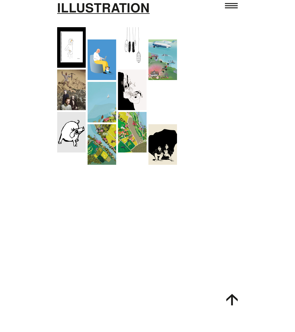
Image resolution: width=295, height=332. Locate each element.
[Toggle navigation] (231, 9)
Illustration (103, 8)
